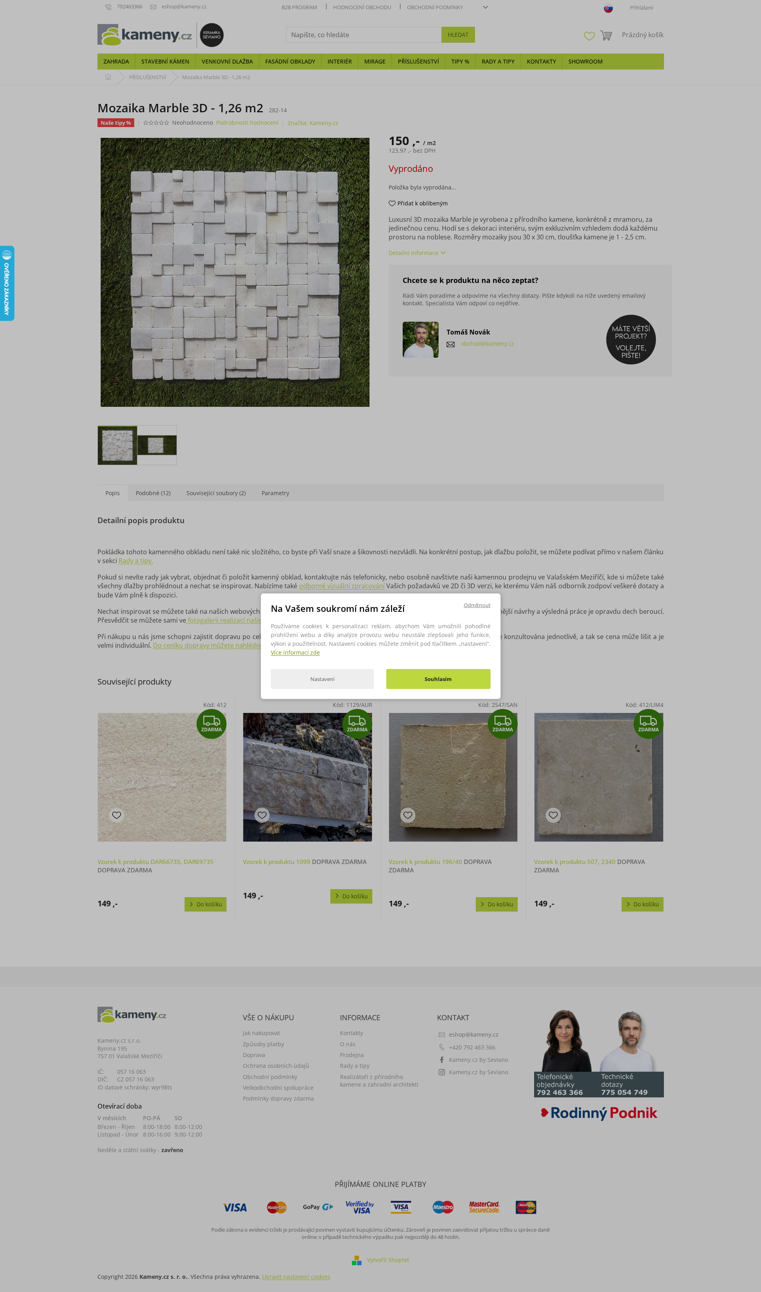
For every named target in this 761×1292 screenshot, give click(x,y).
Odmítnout (477, 604)
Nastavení (322, 679)
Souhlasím (438, 679)
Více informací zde (295, 652)
